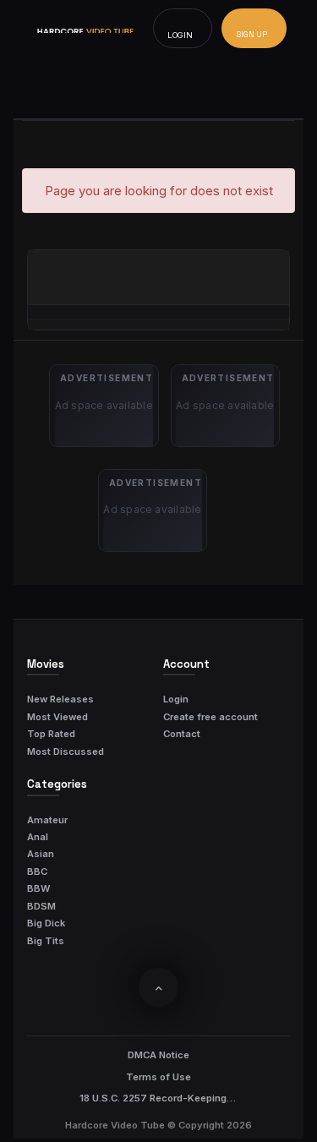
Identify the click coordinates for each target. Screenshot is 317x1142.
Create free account (210, 717)
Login (176, 699)
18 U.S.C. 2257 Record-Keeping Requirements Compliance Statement (158, 1098)
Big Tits (45, 941)
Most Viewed (57, 717)
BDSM (41, 906)
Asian (40, 854)
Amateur (47, 820)
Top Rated (51, 734)
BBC (37, 871)
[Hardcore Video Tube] (85, 28)
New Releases (60, 699)
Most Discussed (65, 751)
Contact (181, 734)
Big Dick (46, 923)
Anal (37, 837)
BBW (38, 888)
